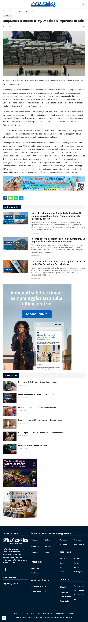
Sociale (62, 572)
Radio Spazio (78, 572)
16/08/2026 (36, 233)
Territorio (63, 558)
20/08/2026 (23, 398)
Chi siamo (34, 540)
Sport (62, 567)
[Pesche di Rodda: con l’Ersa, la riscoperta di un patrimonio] (9, 411)
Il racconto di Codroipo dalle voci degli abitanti (37, 382)
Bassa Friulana (65, 601)
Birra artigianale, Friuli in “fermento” (33, 445)
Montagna (9, 221)
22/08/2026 (23, 385)
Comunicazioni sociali (39, 591)
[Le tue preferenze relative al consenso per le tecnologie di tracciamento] (4, 618)
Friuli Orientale (65, 597)
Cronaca (7, 15)
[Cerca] (83, 4)
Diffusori (48, 540)
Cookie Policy (48, 617)
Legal (47, 552)
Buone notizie (79, 544)
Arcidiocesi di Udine (38, 586)
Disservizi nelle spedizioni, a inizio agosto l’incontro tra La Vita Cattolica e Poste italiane (58, 263)
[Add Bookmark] (84, 26)
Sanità (76, 563)
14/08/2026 (36, 256)
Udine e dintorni (63, 587)
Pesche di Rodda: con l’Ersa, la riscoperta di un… (38, 407)
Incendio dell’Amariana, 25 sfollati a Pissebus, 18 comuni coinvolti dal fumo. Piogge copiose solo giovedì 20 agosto (56, 216)
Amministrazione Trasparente (63, 617)
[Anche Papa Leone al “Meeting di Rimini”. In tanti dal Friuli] (9, 398)
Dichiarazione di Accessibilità (25, 617)
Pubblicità (35, 568)
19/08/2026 (23, 423)
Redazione (35, 546)
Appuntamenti (79, 586)
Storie (62, 563)
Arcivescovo (78, 540)
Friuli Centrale (79, 590)
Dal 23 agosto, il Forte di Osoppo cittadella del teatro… (41, 433)
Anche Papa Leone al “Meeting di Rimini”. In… (36, 394)
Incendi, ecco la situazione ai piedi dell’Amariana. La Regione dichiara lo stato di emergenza (58, 240)
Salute (76, 567)
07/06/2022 (7, 27)
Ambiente (63, 544)
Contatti (48, 546)
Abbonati (34, 552)
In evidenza (20, 217)
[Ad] (44, 183)
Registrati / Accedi (10, 584)
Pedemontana (79, 595)
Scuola (76, 558)
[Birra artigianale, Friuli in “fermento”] (9, 449)
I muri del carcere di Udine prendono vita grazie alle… (40, 420)
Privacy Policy (39, 617)
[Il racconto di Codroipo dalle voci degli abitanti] (9, 386)
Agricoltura (64, 540)
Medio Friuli (78, 599)
